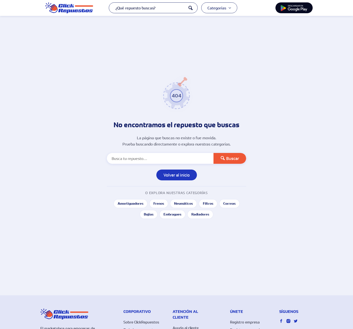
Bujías (148, 214)
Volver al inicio (177, 174)
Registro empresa (245, 322)
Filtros (208, 203)
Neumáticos (183, 203)
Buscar (232, 158)
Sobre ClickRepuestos (141, 322)
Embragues (172, 214)
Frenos (158, 203)
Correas (229, 203)
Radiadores (200, 214)
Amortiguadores (130, 203)
